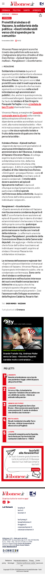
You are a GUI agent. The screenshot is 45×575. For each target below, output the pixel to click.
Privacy (31, 560)
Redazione (8, 560)
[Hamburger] (3, 4)
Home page (5, 14)
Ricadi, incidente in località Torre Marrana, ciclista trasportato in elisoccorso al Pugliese (21, 423)
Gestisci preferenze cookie (26, 563)
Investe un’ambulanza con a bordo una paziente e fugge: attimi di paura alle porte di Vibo (23, 379)
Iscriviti (35, 469)
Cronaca (15, 14)
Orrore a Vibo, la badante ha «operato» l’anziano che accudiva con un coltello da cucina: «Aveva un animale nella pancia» (23, 393)
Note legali (11, 563)
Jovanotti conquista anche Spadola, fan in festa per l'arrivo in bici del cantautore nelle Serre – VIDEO (23, 436)
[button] (40, 15)
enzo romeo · (11, 303)
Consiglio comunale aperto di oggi (22, 114)
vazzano (22, 303)
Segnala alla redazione (20, 560)
